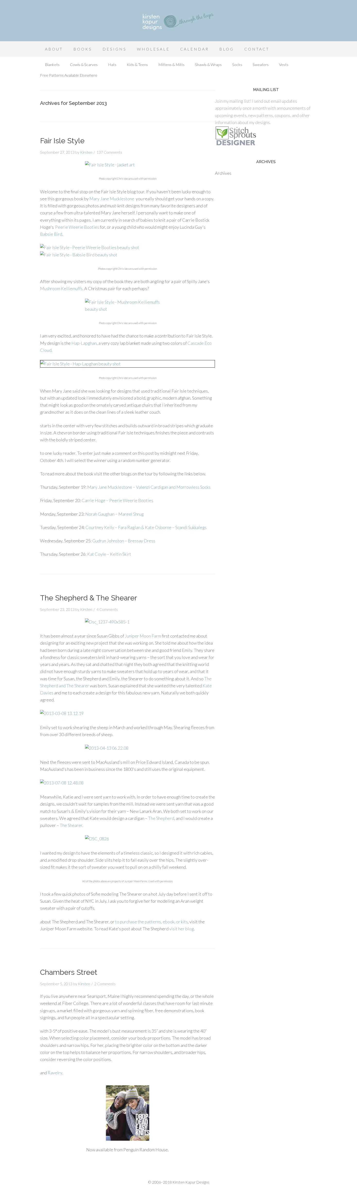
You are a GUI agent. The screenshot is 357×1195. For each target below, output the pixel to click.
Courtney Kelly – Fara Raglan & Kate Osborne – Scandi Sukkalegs (146, 527)
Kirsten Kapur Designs (178, 21)
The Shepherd (161, 818)
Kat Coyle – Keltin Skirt (109, 554)
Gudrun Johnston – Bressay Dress (123, 540)
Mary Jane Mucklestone (111, 198)
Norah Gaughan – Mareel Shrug (114, 514)
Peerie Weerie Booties (77, 227)
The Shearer (71, 825)
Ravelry (55, 1072)
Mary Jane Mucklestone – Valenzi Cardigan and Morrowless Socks (149, 487)
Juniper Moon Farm (143, 636)
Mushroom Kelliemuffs (61, 288)
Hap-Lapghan (84, 343)
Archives (223, 173)
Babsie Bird (51, 234)
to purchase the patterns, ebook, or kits (151, 921)
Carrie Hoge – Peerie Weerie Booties (117, 500)
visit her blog (181, 928)
